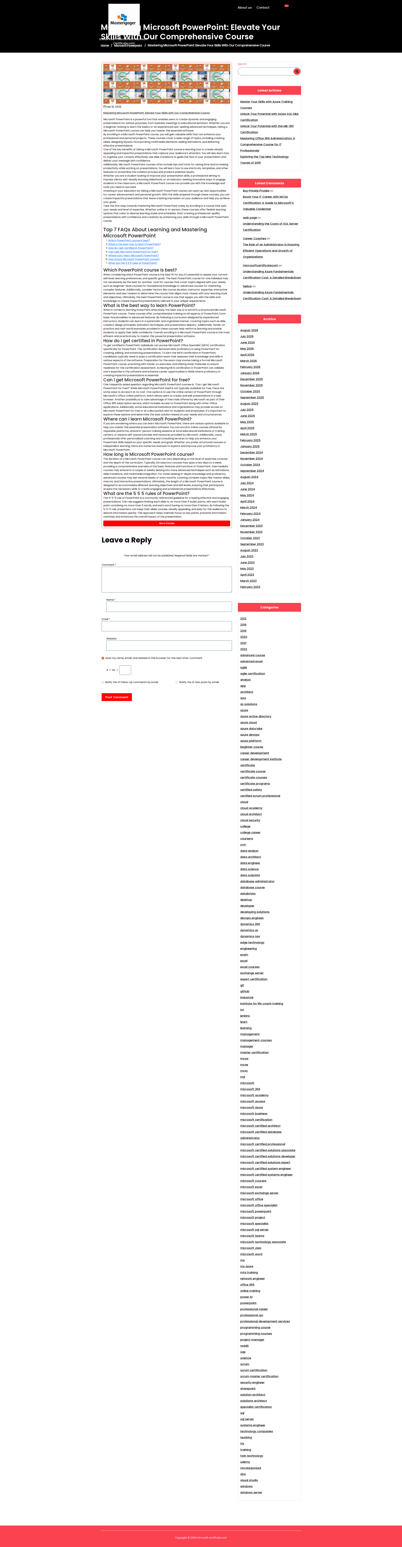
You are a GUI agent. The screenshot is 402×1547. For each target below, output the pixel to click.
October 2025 (250, 391)
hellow (247, 286)
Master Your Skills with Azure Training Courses (266, 105)
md (242, 1077)
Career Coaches (254, 238)
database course (252, 887)
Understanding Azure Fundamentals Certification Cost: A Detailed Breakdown (272, 275)
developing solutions (254, 912)
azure (244, 710)
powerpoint (248, 1303)
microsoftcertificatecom (260, 265)
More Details (166, 523)
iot (242, 1010)
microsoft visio (250, 1248)
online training (250, 1291)
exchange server (252, 973)
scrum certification (253, 1370)
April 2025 (247, 428)
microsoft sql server (254, 1230)
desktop (246, 900)
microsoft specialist (254, 1223)
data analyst (249, 851)
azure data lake (251, 728)
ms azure (246, 1266)
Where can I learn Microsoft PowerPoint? (133, 255)
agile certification (252, 673)
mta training (249, 1272)
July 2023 (246, 556)
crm (243, 845)
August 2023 (249, 550)
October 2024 (250, 465)
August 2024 (249, 477)
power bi (246, 1297)
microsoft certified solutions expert (265, 1162)
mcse (244, 1065)
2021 (243, 643)
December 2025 (251, 379)
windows (246, 1486)
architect (246, 692)
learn (243, 1022)
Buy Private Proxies (256, 191)
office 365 (247, 1285)
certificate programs (255, 783)
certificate (247, 765)
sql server (247, 1419)
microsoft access (252, 1101)
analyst (245, 680)
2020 (243, 637)
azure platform (250, 741)
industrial (246, 997)
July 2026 (246, 336)
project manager (252, 1340)
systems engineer (252, 1425)
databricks (248, 893)
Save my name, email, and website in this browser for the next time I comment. (154, 658)
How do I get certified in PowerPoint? (130, 248)
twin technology (251, 1456)
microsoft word (251, 1254)
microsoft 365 (250, 1089)
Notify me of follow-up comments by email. (131, 682)
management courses (256, 1040)
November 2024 (251, 459)
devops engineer (252, 918)
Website (111, 638)
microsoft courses (253, 1181)
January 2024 (250, 520)
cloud (244, 802)
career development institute (261, 759)
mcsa (244, 1058)
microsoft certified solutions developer (267, 1156)
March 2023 (248, 581)
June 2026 (247, 342)
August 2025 (249, 404)
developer (247, 906)
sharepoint (248, 1388)
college (245, 826)
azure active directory (255, 716)
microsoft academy (254, 1095)
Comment (109, 565)
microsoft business (253, 1113)
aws (243, 698)
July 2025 (247, 410)
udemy (245, 1462)
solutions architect (253, 1401)
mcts (244, 1071)
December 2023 (251, 526)
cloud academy (251, 808)
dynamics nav (250, 936)
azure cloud (248, 722)
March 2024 (248, 507)
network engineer (252, 1278)
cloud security (250, 820)
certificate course (253, 771)
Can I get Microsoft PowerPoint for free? (133, 252)
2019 (243, 631)
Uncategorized (250, 1468)
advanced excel (251, 661)
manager (246, 1046)
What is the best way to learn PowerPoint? (134, 244)
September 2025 (252, 397)
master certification (254, 1052)
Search (242, 64)
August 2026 (249, 330)
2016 (243, 625)
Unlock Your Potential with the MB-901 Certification (267, 129)
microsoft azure (251, 1107)
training (245, 1450)
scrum (244, 1364)
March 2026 (248, 361)
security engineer (252, 1382)
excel (243, 961)
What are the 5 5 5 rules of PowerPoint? (132, 263)
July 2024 (247, 483)
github (244, 991)
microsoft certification (256, 1120)
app (243, 686)
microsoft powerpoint (255, 1211)
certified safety (251, 790)
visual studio (249, 1480)
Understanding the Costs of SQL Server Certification (270, 227)
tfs (242, 1443)
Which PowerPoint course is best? (129, 240)
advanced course (252, 655)
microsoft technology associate (263, 1242)
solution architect (252, 1395)
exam (244, 955)
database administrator (257, 881)
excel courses (250, 967)
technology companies (256, 1431)
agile (243, 667)
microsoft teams (252, 1236)
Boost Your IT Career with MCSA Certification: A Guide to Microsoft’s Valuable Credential (268, 203)
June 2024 (247, 489)
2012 (243, 618)
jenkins (245, 1016)
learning (246, 1028)
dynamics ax (249, 930)
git (242, 985)
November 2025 (251, 385)
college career (250, 832)
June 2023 (247, 562)
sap (243, 1352)
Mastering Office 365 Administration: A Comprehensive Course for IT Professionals (267, 144)
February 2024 (250, 514)
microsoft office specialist (258, 1205)
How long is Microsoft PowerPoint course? (134, 259)
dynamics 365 (250, 924)
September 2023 (252, 544)
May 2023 (247, 569)
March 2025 (248, 434)
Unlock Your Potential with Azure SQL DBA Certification (269, 117)
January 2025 (250, 446)
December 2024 (251, 452)
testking (246, 1437)
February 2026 (250, 367)
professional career (254, 1309)
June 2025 (247, 416)
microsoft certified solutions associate (267, 1150)
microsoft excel (251, 1187)
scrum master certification (259, 1376)
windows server (251, 1492)
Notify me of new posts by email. (199, 682)
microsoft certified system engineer (265, 1168)
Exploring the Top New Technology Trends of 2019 (264, 160)
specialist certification (256, 1407)
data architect (250, 857)
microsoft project (252, 1217)
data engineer (250, 863)
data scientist (250, 875)
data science (249, 869)
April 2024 (247, 501)
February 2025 (250, 440)
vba (243, 1474)
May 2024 (247, 495)
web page (250, 218)
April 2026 (247, 355)
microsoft (247, 1083)
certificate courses (253, 777)
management (250, 1034)
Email (106, 619)
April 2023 (247, 575)
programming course (255, 1327)
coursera (246, 838)
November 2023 (251, 532)
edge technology (252, 942)
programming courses (256, 1333)
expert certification (253, 979)
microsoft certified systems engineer (266, 1175)
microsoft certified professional (262, 1144)
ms (242, 1260)
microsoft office (251, 1199)
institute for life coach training (261, 1003)
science (245, 1358)
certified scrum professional (260, 796)
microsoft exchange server (259, 1193)
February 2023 (250, 587)
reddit (244, 1346)
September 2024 (252, 471)
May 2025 (247, 422)
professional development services (265, 1321)
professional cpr (251, 1315)
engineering (248, 948)
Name (111, 600)
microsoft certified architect (260, 1126)
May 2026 (247, 349)
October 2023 (250, 538)
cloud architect (251, 814)
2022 (243, 649)
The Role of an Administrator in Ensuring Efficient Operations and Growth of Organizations (271, 251)
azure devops (249, 735)
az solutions (248, 704)
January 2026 (249, 373)
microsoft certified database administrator (261, 1135)
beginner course (251, 747)
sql (242, 1413)
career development (254, 753)
